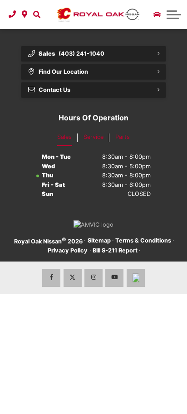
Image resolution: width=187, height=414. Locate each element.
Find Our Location (63, 71)
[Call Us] (12, 14)
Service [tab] (93, 136)
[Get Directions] (24, 14)
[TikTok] (136, 278)
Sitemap (99, 240)
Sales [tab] (64, 136)
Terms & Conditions (143, 240)
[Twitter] (73, 278)
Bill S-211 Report (115, 250)
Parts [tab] (122, 136)
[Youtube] (114, 278)
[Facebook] (51, 278)
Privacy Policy (68, 250)
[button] (36, 14)
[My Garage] (157, 14)
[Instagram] (93, 278)
